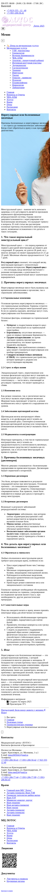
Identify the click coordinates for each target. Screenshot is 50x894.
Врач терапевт (13, 802)
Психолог (16, 80)
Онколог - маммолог (22, 77)
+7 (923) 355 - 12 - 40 (16, 10)
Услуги (10, 99)
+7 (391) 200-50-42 (27, 760)
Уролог (15, 75)
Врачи (9, 102)
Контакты (11, 109)
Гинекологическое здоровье (20, 724)
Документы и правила (17, 879)
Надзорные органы (16, 881)
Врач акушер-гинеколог (18, 805)
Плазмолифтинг (20, 82)
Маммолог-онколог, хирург (19, 800)
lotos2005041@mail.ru (18, 755)
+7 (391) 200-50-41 (15, 13)
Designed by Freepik (7, 891)
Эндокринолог (19, 65)
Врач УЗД (11, 798)
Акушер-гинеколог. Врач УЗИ (21, 793)
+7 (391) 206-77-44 (9, 777)
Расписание (12, 107)
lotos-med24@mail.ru (17, 772)
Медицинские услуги (17, 48)
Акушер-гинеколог (16, 810)
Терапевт (16, 70)
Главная (10, 92)
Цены (9, 104)
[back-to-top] (2, 732)
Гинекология (18, 53)
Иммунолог (17, 73)
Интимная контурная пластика (26, 63)
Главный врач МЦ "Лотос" (19, 790)
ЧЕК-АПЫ (17, 58)
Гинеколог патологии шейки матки (23, 795)
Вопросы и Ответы (16, 94)
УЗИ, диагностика (21, 50)
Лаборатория (18, 87)
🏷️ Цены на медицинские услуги (23, 45)
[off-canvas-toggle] (3, 28)
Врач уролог (12, 807)
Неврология (18, 85)
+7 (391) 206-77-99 (27, 777)
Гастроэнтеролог (20, 68)
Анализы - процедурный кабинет (28, 60)
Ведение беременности (23, 55)
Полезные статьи (15, 722)
